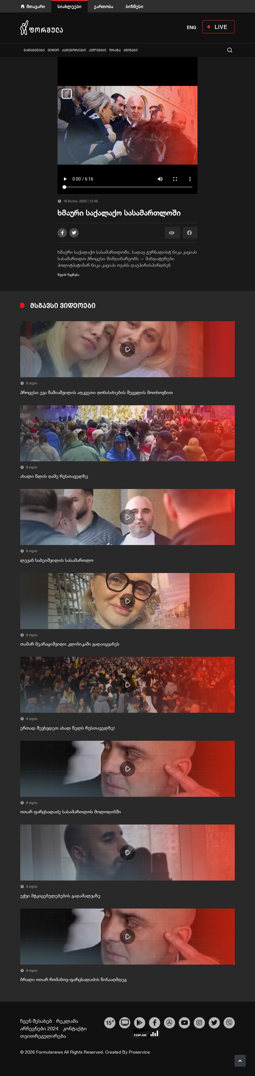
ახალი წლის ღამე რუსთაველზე (54, 476)
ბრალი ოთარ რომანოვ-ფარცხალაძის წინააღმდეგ (73, 979)
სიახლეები (69, 6)
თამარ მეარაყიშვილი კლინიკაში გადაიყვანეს (69, 643)
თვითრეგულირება (43, 1036)
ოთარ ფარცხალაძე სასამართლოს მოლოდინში (70, 811)
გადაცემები (34, 50)
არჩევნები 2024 (39, 1028)
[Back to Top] (240, 1061)
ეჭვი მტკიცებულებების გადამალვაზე (60, 895)
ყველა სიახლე (20, 50)
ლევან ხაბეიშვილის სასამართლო (56, 560)
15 (110, 1022)
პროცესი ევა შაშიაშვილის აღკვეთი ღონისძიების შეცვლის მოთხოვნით (96, 392)
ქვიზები (130, 50)
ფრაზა (115, 50)
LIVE (221, 26)
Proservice (139, 1052)
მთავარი (35, 6)
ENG (191, 27)
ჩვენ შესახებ (36, 1021)
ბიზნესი (134, 6)
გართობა (103, 6)
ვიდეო (53, 50)
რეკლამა (67, 1021)
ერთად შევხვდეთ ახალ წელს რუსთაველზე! (67, 728)
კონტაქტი (75, 1028)
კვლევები (97, 50)
